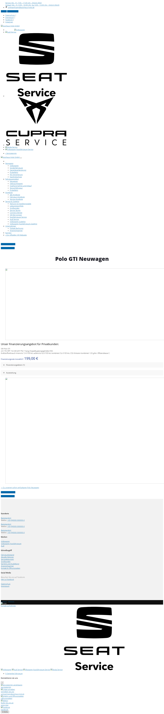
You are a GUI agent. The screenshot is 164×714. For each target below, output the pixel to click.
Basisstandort (6, 518)
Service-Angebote (16, 199)
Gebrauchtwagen (16, 183)
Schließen (5, 712)
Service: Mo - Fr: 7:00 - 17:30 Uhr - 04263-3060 (23, 3)
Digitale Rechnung (16, 228)
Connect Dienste (16, 212)
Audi (2, 546)
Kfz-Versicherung (16, 174)
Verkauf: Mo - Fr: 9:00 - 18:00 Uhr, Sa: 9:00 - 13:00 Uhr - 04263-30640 (32, 5)
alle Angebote (15, 195)
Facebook (9, 20)
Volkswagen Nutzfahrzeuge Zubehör (23, 224)
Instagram (9, 22)
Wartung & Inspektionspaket (20, 204)
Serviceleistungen (7, 559)
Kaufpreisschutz (16, 177)
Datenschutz (10, 15)
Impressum (9, 17)
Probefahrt (14, 172)
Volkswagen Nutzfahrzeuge (11, 543)
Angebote (9, 192)
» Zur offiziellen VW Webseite (16, 235)
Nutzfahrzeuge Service (18, 217)
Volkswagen (14, 165)
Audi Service (14, 219)
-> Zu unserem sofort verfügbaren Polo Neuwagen (20, 487)
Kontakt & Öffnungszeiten (10, 568)
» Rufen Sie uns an (8, 248)
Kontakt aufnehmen (8, 606)
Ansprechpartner (16, 230)
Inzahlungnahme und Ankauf (21, 186)
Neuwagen (9, 163)
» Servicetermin (12, 11)
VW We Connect (16, 215)
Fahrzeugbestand (7, 555)
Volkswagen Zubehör (18, 221)
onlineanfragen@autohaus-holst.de (21, 7)
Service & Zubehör (12, 201)
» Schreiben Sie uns (8, 244)
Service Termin (15, 210)
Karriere (8, 233)
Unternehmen (10, 226)
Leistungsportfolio (16, 206)
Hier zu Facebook (7, 579)
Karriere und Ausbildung (10, 564)
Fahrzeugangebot (12, 179)
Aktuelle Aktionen (7, 557)
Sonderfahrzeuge (16, 168)
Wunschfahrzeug (16, 188)
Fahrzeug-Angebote (17, 197)
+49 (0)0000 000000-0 (16, 520)
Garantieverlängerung (18, 170)
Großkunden (14, 208)
